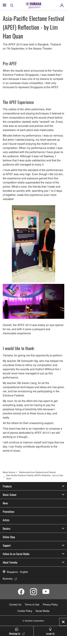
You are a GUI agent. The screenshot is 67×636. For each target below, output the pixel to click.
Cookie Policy (25, 611)
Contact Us (15, 604)
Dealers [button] (6, 528)
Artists (6, 520)
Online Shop (9, 537)
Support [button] (7, 545)
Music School (9, 472)
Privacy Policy (50, 604)
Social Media (42, 611)
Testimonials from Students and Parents (37, 472)
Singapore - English (17, 572)
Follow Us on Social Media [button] (16, 554)
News (5, 503)
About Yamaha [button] (10, 562)
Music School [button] (9, 495)
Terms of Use (32, 604)
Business (8, 578)
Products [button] (7, 486)
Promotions (8, 511)
